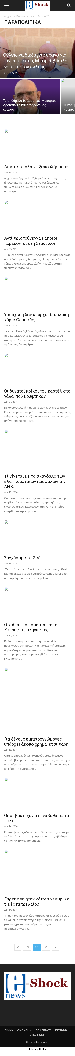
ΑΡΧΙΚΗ (9, 1030)
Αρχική (8, 16)
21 (46, 947)
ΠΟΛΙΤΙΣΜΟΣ (43, 1030)
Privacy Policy (38, 1049)
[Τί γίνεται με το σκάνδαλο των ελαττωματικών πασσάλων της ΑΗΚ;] (37, 450)
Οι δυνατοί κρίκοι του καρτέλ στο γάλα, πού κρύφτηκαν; (37, 394)
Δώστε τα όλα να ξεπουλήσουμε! (36, 166)
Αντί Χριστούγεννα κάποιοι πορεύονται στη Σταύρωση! (30, 241)
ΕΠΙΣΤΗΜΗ (61, 1030)
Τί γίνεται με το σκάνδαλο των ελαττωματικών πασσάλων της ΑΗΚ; (35, 481)
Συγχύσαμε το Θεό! (23, 557)
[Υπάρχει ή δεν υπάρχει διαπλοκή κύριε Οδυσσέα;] (37, 293)
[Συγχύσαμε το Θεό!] (37, 536)
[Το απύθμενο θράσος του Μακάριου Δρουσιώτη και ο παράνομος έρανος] (30, 101)
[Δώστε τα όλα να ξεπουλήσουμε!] (37, 145)
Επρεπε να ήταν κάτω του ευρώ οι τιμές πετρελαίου (37, 902)
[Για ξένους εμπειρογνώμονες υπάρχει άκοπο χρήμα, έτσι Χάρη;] (37, 701)
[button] (6, 5)
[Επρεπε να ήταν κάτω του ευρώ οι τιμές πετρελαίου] (37, 872)
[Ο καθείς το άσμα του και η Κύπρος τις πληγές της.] (37, 603)
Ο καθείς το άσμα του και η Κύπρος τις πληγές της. (30, 627)
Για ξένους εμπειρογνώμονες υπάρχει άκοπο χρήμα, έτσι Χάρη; (36, 742)
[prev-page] (17, 947)
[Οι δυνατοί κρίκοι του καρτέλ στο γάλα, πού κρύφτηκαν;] (37, 369)
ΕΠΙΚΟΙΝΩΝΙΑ (37, 1035)
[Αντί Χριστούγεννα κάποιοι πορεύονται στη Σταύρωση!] (37, 216)
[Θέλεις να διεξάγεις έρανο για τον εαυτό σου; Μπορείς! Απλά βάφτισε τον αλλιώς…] (37, 53)
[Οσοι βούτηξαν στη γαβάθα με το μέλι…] (37, 794)
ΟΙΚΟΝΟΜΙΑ (24, 1030)
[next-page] (55, 947)
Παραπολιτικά (25, 16)
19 (27, 947)
